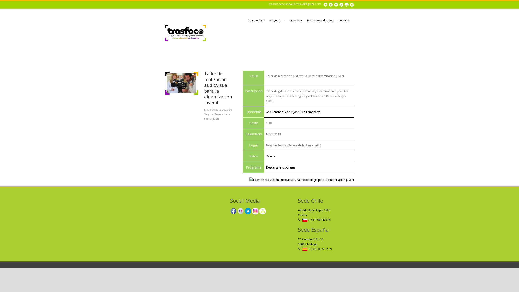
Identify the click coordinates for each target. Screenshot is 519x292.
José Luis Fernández (306, 112)
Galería (270, 156)
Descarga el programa (280, 167)
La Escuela (255, 20)
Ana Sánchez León (278, 112)
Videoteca (296, 20)
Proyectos (275, 20)
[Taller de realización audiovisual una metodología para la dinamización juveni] (301, 179)
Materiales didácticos (320, 20)
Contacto (344, 20)
